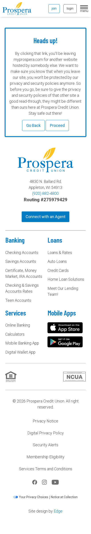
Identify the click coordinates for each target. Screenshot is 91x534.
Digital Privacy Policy (45, 433)
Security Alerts (45, 445)
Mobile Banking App (22, 343)
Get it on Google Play (65, 341)
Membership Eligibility (45, 457)
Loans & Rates (59, 252)
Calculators (15, 334)
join (54, 8)
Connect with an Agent (45, 216)
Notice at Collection (64, 497)
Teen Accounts (18, 300)
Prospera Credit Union (17, 8)
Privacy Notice (45, 421)
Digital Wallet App (20, 352)
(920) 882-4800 (45, 193)
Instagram (44, 482)
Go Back (33, 125)
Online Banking (17, 325)
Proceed (57, 125)
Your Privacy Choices (33, 497)
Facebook (34, 482)
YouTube (55, 482)
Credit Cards (58, 270)
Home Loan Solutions (65, 279)
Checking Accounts (21, 252)
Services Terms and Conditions (45, 468)
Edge (58, 511)
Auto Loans (57, 261)
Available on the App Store (65, 327)
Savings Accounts (20, 261)
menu (84, 10)
